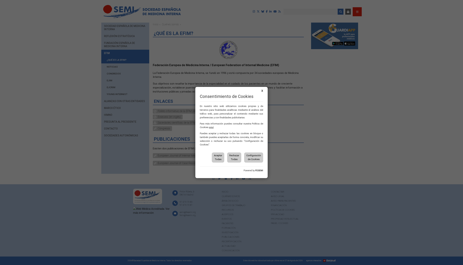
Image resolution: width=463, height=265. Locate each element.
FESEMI (259, 170)
